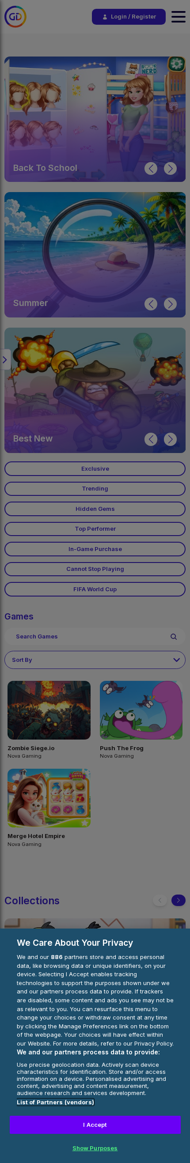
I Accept (94, 1124)
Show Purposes (95, 1148)
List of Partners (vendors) (55, 1102)
